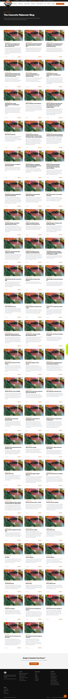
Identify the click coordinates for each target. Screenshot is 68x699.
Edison (36, 673)
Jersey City (36, 677)
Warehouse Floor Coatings (23, 677)
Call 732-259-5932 (60, 3)
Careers (53, 3)
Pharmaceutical (53, 674)
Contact (48, 3)
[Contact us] (65, 696)
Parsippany (36, 680)
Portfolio (33, 3)
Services (15, 3)
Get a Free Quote (34, 663)
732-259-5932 (39, 0)
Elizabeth (36, 676)
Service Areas (27, 3)
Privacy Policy (48, 697)
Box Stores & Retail (53, 680)
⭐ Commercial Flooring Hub (23, 673)
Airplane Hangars (53, 673)
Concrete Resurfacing (22, 680)
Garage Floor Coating (22, 674)
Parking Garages (53, 677)
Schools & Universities (54, 676)
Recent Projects (39, 3)
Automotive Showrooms (54, 681)
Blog (45, 3)
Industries (20, 3)
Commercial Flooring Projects (55, 684)
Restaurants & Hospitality (54, 683)
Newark (36, 674)
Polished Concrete (22, 676)
